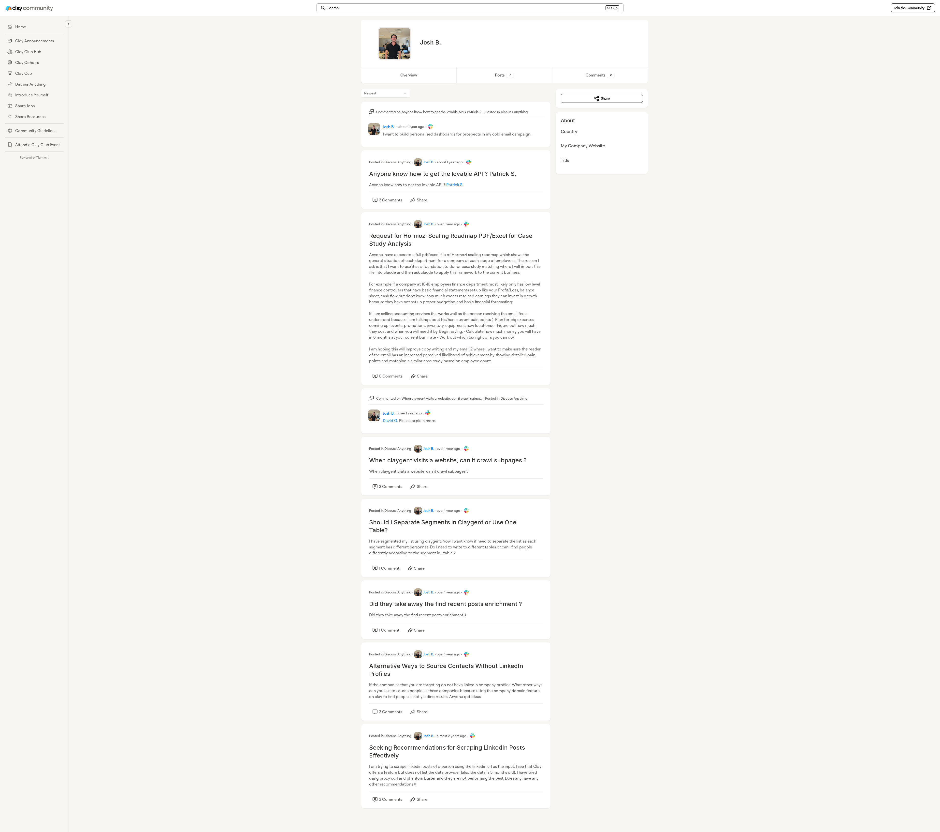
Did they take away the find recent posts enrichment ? (445, 603)
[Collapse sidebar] (68, 23)
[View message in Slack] (430, 126)
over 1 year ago (448, 224)
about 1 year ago (411, 126)
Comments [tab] (599, 75)
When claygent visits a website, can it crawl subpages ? (448, 460)
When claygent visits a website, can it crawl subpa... (442, 398)
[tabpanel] (504, 453)
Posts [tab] (503, 75)
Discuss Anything (514, 112)
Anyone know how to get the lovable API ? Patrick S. (442, 173)
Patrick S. (454, 184)
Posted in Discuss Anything (390, 162)
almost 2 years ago (451, 736)
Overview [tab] (408, 75)
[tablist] (504, 75)
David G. (390, 420)
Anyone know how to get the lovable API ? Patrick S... (442, 112)
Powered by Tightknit (34, 157)
